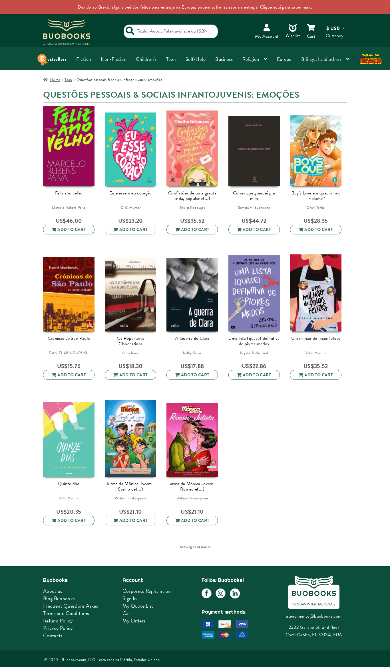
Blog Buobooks (59, 598)
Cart (127, 613)
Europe (284, 59)
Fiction (83, 59)
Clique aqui (270, 7)
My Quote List (137, 606)
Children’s (146, 59)
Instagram (221, 593)
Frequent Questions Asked (71, 606)
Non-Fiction (113, 59)
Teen (171, 59)
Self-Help (196, 59)
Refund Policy (58, 620)
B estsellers (55, 59)
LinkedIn (235, 593)
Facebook (207, 593)
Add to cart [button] (71, 229)
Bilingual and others (321, 59)
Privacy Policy (58, 628)
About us (52, 591)
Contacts (53, 635)
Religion (250, 59)
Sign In (129, 598)
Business (224, 59)
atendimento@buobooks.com (313, 616)
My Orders (134, 620)
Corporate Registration (146, 591)
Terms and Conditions (66, 613)
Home (55, 80)
